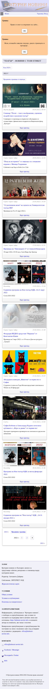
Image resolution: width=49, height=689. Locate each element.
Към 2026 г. (7, 68)
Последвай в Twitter (11, 655)
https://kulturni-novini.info (19, 620)
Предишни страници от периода (14, 79)
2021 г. (42, 543)
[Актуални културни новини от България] (25, 6)
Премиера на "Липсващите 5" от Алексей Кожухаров (24, 249)
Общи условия (7, 594)
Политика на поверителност (12, 602)
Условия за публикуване (10, 598)
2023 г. (6, 532)
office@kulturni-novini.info (13, 644)
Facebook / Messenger (11, 650)
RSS (5, 661)
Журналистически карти (10, 584)
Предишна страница (18, 532)
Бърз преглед (24, 128)
